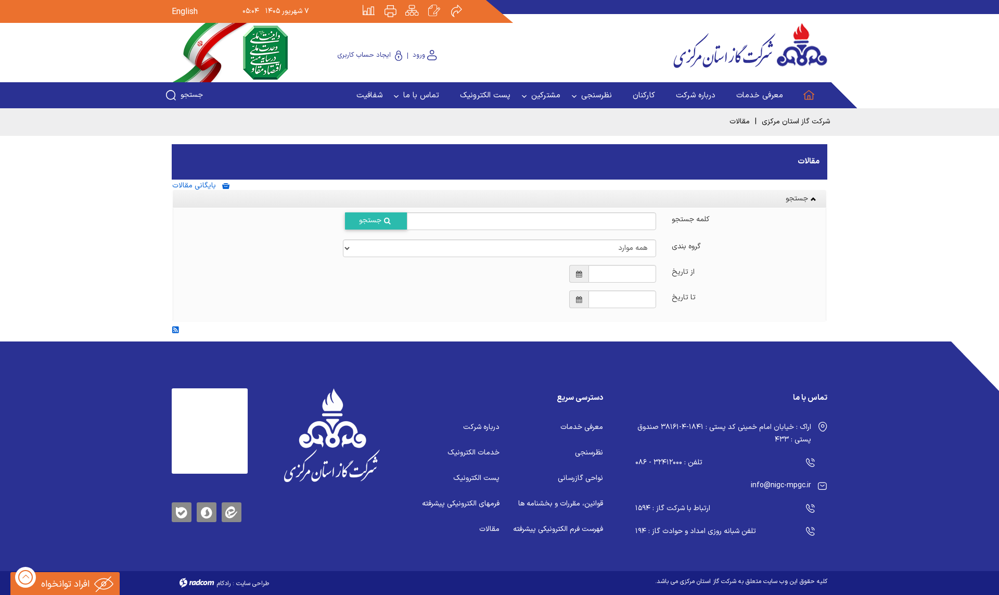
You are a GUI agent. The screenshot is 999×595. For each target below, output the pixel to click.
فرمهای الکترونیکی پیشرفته (460, 503)
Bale (181, 510)
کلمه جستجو (691, 218)
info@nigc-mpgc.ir (781, 485)
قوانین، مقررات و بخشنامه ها (560, 503)
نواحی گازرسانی (580, 478)
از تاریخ (683, 271)
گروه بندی (686, 245)
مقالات (489, 529)
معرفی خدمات (581, 427)
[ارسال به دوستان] (462, 3)
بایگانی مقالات (197, 185)
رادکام (223, 583)
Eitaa (231, 504)
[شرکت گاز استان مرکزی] (332, 435)
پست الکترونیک (476, 478)
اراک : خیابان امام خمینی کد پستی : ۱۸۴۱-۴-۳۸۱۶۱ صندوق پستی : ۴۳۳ (724, 433)
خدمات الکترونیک (473, 452)
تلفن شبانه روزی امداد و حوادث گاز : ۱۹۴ (695, 531)
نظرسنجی (589, 452)
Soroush (206, 510)
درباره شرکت (481, 427)
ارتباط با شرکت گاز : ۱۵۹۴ (672, 508)
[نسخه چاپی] (396, 3)
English (185, 12)
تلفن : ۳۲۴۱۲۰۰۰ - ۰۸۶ (668, 462)
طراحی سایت (252, 583)
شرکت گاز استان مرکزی (796, 121)
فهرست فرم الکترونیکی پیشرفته (558, 529)
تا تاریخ (684, 296)
